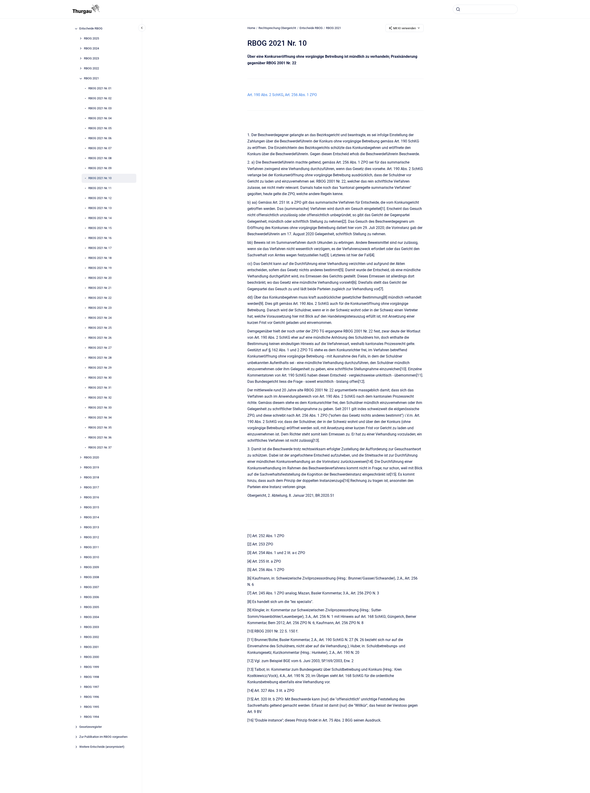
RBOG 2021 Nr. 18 (100, 258)
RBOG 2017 (91, 487)
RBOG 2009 (91, 567)
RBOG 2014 (91, 517)
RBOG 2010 (91, 557)
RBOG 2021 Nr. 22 (100, 298)
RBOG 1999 (91, 667)
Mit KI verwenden (404, 28)
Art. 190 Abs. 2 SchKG (265, 95)
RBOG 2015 (91, 507)
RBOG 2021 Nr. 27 (100, 348)
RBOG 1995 (91, 707)
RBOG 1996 (91, 697)
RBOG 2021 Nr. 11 (100, 188)
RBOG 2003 (91, 627)
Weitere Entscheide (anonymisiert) (101, 747)
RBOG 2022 (91, 68)
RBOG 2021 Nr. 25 (100, 328)
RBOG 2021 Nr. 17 (100, 248)
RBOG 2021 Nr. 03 (100, 108)
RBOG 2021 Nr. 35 (100, 427)
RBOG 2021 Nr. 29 (100, 368)
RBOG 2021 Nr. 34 (100, 417)
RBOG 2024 (91, 48)
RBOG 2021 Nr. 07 (100, 148)
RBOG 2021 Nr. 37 (100, 447)
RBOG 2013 (91, 527)
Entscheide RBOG (90, 28)
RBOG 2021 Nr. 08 (100, 158)
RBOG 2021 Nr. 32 (100, 398)
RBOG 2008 (91, 577)
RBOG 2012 (91, 537)
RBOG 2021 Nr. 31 (100, 388)
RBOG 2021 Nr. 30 (100, 378)
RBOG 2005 (91, 607)
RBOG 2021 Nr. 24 (100, 318)
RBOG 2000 (91, 657)
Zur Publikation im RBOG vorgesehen (103, 737)
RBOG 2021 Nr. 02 (100, 98)
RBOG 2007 (91, 587)
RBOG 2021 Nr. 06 (100, 138)
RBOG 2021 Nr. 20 (100, 278)
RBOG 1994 (91, 717)
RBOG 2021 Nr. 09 (100, 168)
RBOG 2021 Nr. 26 (100, 338)
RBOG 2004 (91, 617)
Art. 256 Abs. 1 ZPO (301, 95)
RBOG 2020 (91, 457)
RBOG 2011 (91, 547)
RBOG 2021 (91, 78)
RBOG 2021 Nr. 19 (100, 268)
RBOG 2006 (91, 597)
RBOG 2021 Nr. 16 (100, 238)
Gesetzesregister (90, 727)
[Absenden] (458, 9)
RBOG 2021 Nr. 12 (100, 198)
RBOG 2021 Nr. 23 (100, 308)
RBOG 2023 (91, 58)
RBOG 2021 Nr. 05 (100, 128)
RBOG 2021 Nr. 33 (100, 407)
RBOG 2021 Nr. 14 (100, 218)
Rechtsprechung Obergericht (277, 28)
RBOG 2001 (91, 647)
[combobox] (485, 9)
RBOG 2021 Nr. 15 (100, 228)
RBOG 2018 (91, 477)
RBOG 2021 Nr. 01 (100, 88)
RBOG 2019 (91, 467)
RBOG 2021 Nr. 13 (100, 208)
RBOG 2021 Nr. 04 (100, 118)
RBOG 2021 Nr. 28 (100, 358)
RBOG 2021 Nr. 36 (100, 437)
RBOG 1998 (91, 677)
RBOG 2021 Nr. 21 (100, 288)
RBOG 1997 (91, 687)
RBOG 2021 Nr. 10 (100, 178)
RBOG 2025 (91, 38)
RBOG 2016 (91, 497)
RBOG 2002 (91, 637)
